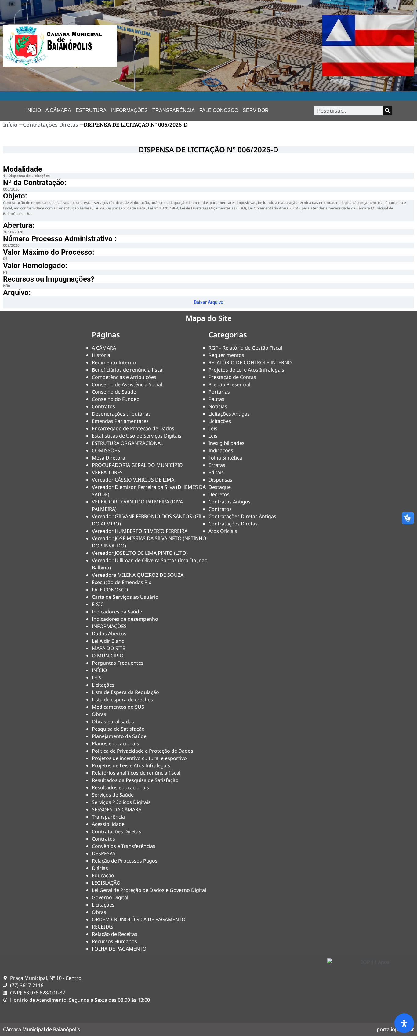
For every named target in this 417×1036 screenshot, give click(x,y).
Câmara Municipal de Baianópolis (41, 1029)
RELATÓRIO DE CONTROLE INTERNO (250, 362)
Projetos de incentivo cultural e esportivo (139, 758)
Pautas (216, 399)
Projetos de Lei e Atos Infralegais (246, 369)
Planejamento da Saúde (119, 736)
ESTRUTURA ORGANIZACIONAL (127, 443)
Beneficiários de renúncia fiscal (128, 369)
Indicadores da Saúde (117, 611)
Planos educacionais (115, 743)
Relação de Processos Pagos (125, 860)
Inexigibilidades (227, 443)
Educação (103, 875)
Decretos (219, 494)
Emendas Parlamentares (120, 421)
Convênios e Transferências (123, 846)
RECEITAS (102, 926)
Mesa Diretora (108, 457)
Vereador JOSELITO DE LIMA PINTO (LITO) (140, 553)
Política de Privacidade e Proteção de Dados (142, 750)
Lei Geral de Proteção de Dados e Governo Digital (149, 890)
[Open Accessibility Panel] (404, 1023)
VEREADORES (107, 472)
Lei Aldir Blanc (108, 641)
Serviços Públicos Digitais (121, 802)
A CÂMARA (58, 110)
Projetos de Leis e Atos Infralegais (131, 765)
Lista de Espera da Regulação (125, 692)
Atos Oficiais (223, 531)
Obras (99, 714)
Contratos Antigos (230, 501)
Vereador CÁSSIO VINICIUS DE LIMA (133, 479)
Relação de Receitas (114, 934)
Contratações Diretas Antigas (242, 516)
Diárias (100, 868)
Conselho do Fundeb (116, 399)
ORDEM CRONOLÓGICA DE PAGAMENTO (139, 919)
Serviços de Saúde (113, 794)
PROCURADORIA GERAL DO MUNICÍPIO (137, 465)
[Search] (387, 110)
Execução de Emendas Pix (121, 582)
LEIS (96, 677)
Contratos (103, 406)
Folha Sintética (225, 457)
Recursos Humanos (114, 941)
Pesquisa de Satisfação (118, 728)
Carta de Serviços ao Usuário (125, 597)
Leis (213, 428)
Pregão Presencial (229, 384)
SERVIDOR (256, 110)
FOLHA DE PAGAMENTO (119, 948)
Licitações (103, 685)
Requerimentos (226, 355)
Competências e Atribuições (124, 377)
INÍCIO (33, 110)
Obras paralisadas (113, 721)
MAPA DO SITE (108, 648)
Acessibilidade (108, 824)
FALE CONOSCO (218, 110)
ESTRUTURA (91, 110)
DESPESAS (103, 853)
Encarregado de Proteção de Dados (133, 428)
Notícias (218, 406)
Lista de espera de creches (122, 699)
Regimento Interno (114, 362)
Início (10, 124)
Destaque (220, 487)
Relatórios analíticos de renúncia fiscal (136, 772)
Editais (216, 472)
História (101, 355)
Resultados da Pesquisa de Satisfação (135, 780)
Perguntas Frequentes (117, 663)
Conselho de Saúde (114, 391)
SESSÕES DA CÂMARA (116, 809)
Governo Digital (110, 897)
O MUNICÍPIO (108, 655)
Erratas (217, 465)
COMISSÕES (106, 450)
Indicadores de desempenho (125, 619)
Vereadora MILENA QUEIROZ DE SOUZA (137, 575)
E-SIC (97, 604)
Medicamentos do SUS (118, 706)
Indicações (221, 450)
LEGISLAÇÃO (106, 882)
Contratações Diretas (50, 124)
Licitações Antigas (229, 413)
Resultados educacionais (120, 787)
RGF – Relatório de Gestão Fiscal (245, 347)
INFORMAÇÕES (129, 110)
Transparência (173, 110)
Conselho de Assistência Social (127, 384)
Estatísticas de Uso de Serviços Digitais (136, 435)
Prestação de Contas (232, 377)
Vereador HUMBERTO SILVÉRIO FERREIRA (139, 531)
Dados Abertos (109, 633)
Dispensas (220, 479)
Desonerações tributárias (121, 413)
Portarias (219, 391)
